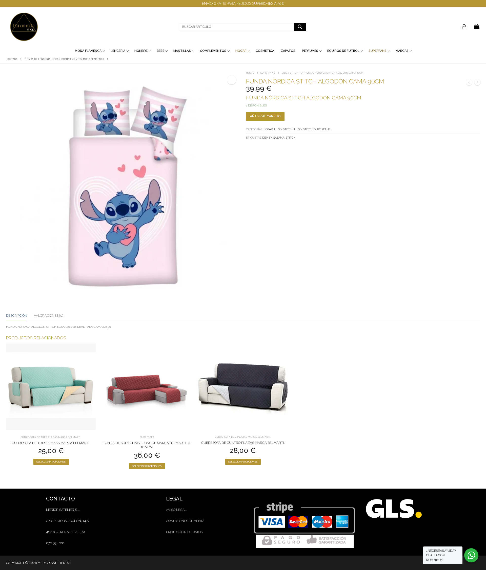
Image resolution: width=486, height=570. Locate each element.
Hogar (268, 129)
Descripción (16, 315)
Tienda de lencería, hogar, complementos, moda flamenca (64, 59)
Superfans (267, 73)
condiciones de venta (185, 521)
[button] (231, 79)
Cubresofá (147, 437)
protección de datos (184, 532)
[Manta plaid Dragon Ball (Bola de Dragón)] (477, 83)
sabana (278, 137)
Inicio (250, 73)
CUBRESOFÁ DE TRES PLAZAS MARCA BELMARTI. (51, 443)
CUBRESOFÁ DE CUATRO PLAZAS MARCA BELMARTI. (243, 443)
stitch (290, 137)
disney (267, 137)
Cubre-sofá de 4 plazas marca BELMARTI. (243, 437)
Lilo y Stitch (290, 73)
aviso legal (176, 510)
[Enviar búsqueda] (300, 27)
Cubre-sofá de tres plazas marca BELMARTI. (51, 437)
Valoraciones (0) (48, 315)
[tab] (16, 315)
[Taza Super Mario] (469, 83)
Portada (12, 59)
